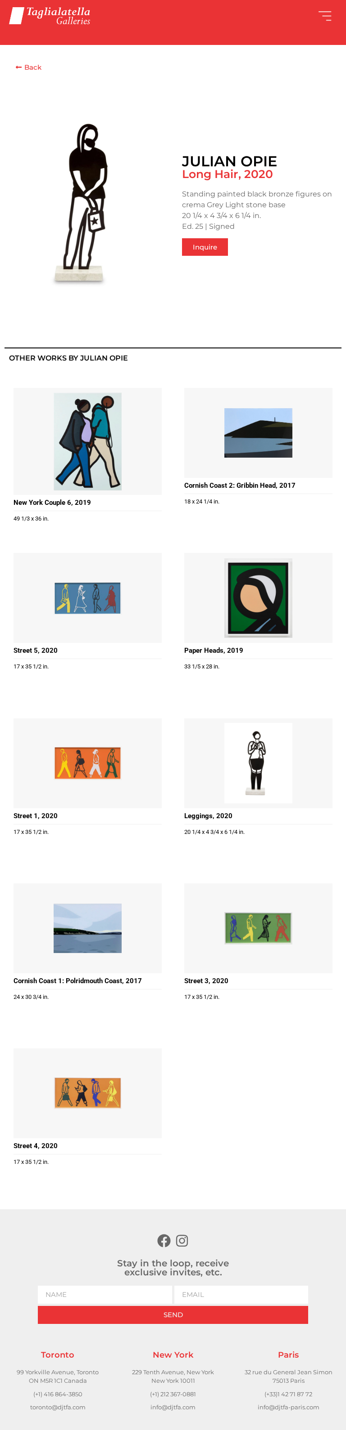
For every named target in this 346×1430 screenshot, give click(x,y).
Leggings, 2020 (208, 816)
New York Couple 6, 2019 (52, 503)
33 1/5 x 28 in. (201, 666)
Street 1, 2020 (36, 816)
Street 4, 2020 (36, 1146)
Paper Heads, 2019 (213, 650)
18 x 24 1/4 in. (201, 501)
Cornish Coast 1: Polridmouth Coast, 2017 (78, 981)
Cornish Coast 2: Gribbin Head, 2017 (240, 485)
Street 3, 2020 (206, 981)
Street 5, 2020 (36, 650)
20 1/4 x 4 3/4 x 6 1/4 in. (214, 832)
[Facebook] (164, 1241)
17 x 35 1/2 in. (31, 666)
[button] (255, 16)
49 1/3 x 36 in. (31, 518)
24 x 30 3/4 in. (31, 996)
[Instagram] (182, 1241)
